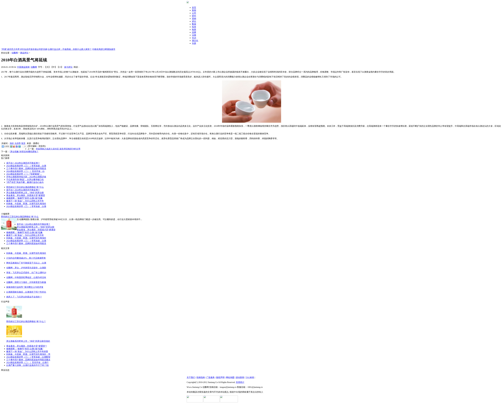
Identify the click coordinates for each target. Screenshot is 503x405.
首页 (194, 7)
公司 (194, 13)
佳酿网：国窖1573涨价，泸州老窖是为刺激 (26, 282)
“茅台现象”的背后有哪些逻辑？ (24, 151)
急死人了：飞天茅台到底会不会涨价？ (24, 297)
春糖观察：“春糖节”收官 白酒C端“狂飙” (24, 349)
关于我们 (191, 377)
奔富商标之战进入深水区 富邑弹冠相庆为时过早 (58, 149)
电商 (194, 29)
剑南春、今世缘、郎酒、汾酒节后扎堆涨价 (26, 203)
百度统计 (240, 382)
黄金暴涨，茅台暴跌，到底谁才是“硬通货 (25, 195)
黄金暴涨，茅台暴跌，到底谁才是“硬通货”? (26, 346)
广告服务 (210, 377)
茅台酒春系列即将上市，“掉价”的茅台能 (25, 192)
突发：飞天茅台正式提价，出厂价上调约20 (26, 272)
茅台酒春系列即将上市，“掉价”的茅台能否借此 (28, 341)
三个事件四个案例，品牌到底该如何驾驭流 (26, 168)
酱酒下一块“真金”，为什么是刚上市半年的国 (27, 351)
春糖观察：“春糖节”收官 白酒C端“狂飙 (24, 198)
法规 (194, 35)
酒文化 (195, 40)
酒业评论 (24, 53)
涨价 (12, 143)
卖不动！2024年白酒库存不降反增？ (23, 163)
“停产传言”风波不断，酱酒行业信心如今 (25, 182)
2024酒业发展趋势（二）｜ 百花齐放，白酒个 (27, 362)
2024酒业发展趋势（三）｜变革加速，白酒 (26, 166)
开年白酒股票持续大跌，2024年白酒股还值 (26, 177)
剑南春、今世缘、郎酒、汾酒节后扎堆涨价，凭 (28, 354)
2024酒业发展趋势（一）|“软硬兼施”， (24, 174)
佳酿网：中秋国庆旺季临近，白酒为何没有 (26, 277)
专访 (194, 38)
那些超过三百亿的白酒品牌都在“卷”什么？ (26, 321)
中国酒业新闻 (23, 67)
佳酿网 (15, 53)
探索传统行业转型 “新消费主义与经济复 (24, 287)
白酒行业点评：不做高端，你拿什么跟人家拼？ (70, 49)
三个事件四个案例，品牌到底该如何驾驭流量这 (28, 360)
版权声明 (220, 377)
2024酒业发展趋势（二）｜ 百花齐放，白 (25, 171)
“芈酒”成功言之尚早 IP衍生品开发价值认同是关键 (24, 49)
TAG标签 (250, 377)
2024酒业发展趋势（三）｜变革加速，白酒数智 (28, 357)
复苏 (23, 143)
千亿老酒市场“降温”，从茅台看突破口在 (25, 179)
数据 (194, 24)
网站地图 (230, 377)
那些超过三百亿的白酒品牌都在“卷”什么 (25, 187)
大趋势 (17, 143)
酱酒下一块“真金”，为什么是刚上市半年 (25, 201)
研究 (194, 16)
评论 (194, 21)
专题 (194, 43)
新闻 (194, 10)
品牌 (194, 32)
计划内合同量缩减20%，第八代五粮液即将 (26, 258)
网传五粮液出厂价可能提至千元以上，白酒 (26, 263)
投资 (194, 27)
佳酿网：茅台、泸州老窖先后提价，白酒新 (26, 268)
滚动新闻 (240, 377)
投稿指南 (200, 377)
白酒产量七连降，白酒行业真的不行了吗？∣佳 (27, 365)
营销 (194, 18)
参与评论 (68, 67)
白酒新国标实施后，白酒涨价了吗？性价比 (26, 292)
